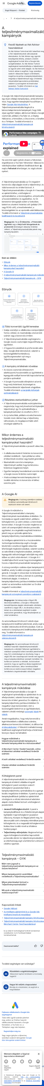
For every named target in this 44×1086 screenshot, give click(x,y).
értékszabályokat (9, 727)
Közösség (35, 10)
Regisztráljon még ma (12, 1031)
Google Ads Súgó (16, 3)
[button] (4, 3)
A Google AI (9, 272)
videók (4, 714)
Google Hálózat (10, 908)
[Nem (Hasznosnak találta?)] (41, 946)
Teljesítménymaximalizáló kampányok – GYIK (22, 278)
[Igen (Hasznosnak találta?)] (35, 946)
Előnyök (7, 262)
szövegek (29, 712)
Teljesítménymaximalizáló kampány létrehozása (24, 918)
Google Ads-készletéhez (17, 104)
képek (36, 712)
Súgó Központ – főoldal (15, 10)
